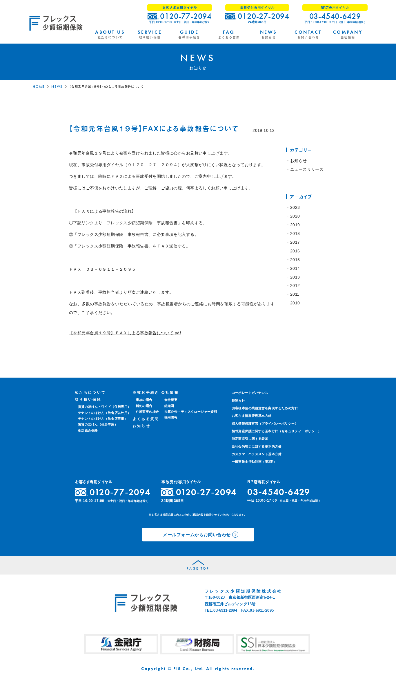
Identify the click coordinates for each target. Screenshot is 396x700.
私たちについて (90, 392)
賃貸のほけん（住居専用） (98, 424)
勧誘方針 (238, 400)
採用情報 (171, 417)
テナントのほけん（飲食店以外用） (104, 412)
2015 (295, 259)
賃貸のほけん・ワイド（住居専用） (104, 406)
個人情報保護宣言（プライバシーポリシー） (265, 423)
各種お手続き (146, 392)
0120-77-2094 (186, 16)
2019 (295, 224)
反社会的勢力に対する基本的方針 (256, 446)
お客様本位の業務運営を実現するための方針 (265, 408)
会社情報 (170, 392)
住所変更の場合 (147, 411)
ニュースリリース (307, 169)
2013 (295, 277)
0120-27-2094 (263, 16)
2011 (294, 294)
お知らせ (298, 160)
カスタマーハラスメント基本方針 (256, 454)
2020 (295, 216)
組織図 (169, 406)
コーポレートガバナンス (250, 392)
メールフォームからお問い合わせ (197, 534)
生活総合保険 (88, 430)
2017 (295, 242)
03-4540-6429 (335, 16)
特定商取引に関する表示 (250, 438)
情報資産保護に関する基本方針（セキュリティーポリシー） (276, 431)
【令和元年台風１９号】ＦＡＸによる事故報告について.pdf (125, 333)
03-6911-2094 (225, 610)
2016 (295, 251)
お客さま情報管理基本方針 (252, 415)
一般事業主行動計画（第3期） (254, 461)
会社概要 (171, 399)
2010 (295, 303)
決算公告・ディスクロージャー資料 (190, 411)
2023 (295, 207)
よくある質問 (146, 419)
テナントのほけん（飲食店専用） (103, 418)
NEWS (57, 86)
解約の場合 (144, 406)
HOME (39, 86)
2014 (295, 268)
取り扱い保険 (88, 399)
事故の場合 (144, 399)
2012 (295, 285)
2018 (295, 233)
